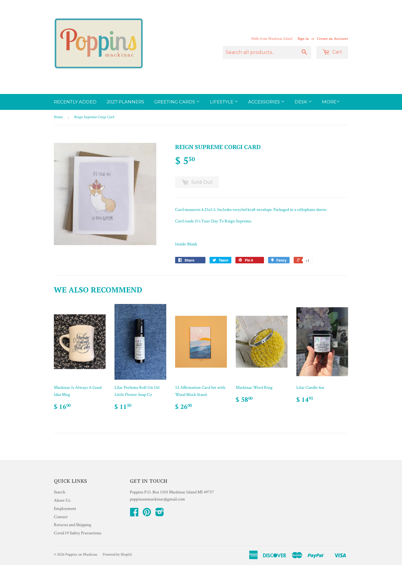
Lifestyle (222, 102)
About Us (62, 500)
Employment (65, 508)
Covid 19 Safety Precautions (77, 533)
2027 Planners (125, 102)
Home (58, 117)
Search (59, 492)
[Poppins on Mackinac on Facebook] (134, 514)
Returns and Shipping (72, 525)
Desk (301, 102)
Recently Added (75, 102)
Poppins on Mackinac (81, 554)
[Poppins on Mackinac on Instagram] (159, 514)
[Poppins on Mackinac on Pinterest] (146, 514)
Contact (61, 517)
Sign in (303, 38)
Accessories (264, 102)
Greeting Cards (175, 102)
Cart (336, 52)
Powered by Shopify (117, 554)
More (329, 102)
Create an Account (332, 38)
